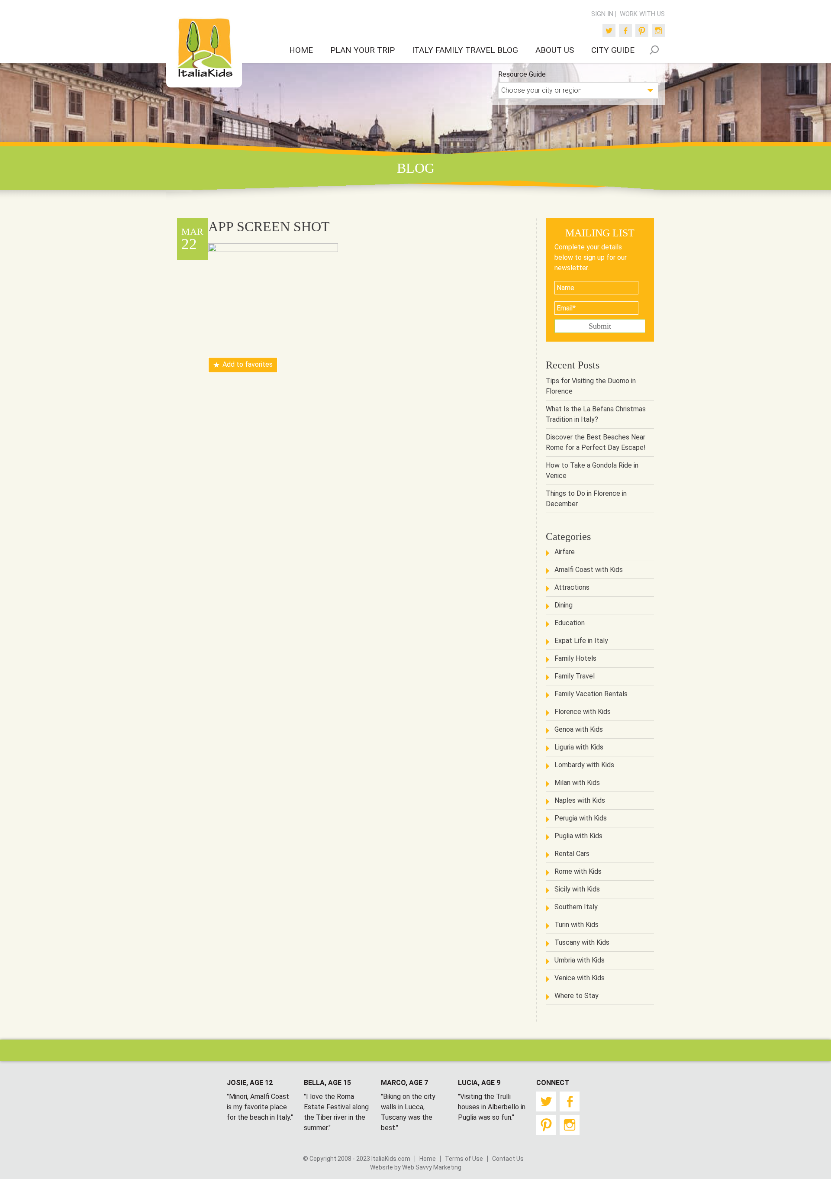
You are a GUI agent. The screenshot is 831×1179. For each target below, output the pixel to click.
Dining (563, 605)
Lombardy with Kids (584, 765)
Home (427, 1159)
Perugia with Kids (580, 818)
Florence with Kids (582, 711)
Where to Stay (576, 996)
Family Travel (574, 676)
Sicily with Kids (577, 889)
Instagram (658, 30)
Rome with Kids (578, 871)
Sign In (602, 14)
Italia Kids (204, 48)
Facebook (625, 30)
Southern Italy (576, 907)
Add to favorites (247, 365)
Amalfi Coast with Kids (588, 569)
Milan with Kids (577, 782)
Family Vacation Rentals (591, 694)
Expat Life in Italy (581, 640)
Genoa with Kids (578, 729)
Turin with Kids (576, 925)
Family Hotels (575, 658)
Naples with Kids (579, 800)
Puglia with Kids (578, 836)
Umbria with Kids (579, 960)
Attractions (571, 587)
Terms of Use (464, 1159)
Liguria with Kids (578, 747)
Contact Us (508, 1159)
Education (569, 623)
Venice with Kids (579, 978)
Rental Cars (571, 854)
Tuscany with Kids (581, 942)
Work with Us (642, 14)
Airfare (564, 552)
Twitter (608, 30)
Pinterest (641, 30)
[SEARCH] (654, 50)
